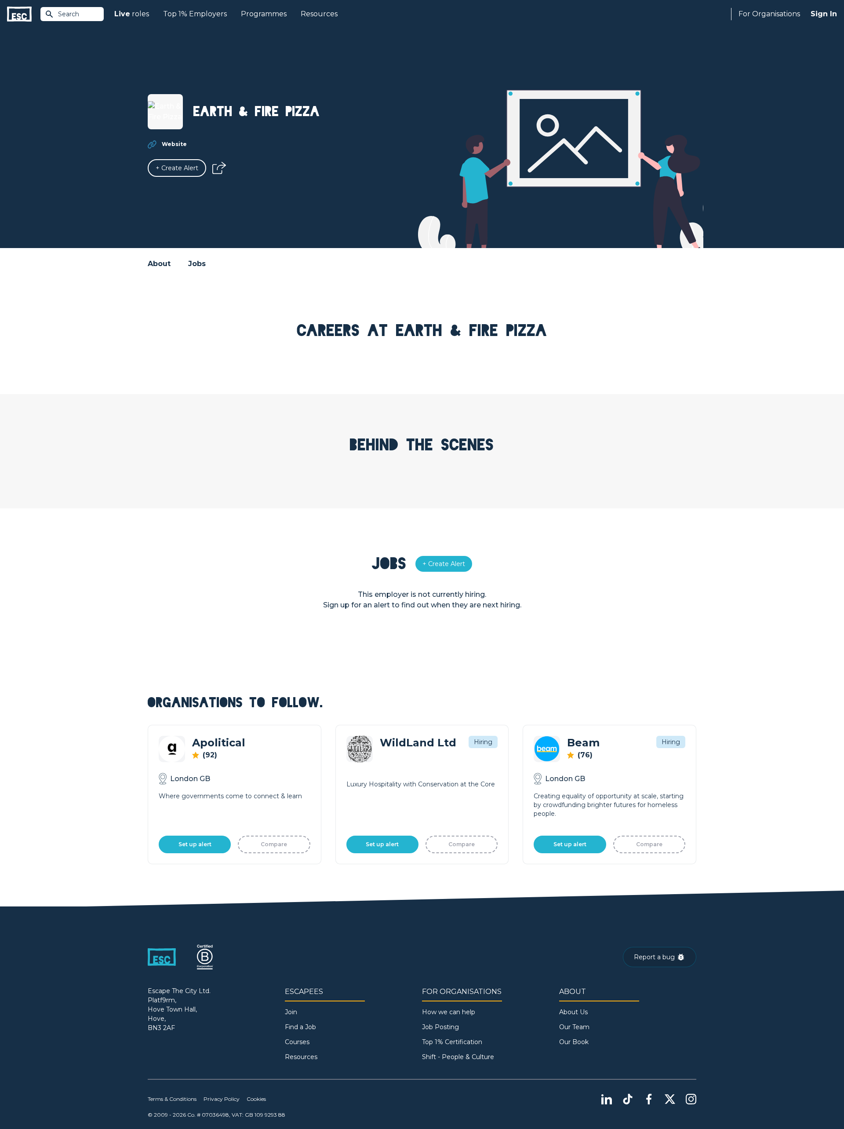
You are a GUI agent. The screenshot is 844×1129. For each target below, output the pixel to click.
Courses (297, 1042)
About (159, 263)
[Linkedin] (606, 1099)
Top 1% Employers (195, 14)
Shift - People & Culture (458, 1057)
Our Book (574, 1042)
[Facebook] (649, 1099)
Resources (319, 14)
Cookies (256, 1099)
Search (68, 14)
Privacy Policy (222, 1099)
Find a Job (300, 1027)
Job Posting (440, 1027)
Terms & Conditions (172, 1099)
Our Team (574, 1027)
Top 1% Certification (452, 1042)
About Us (573, 1012)
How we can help (448, 1012)
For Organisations (769, 14)
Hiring (483, 742)
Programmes (264, 14)
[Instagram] (691, 1099)
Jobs (197, 263)
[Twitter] (670, 1099)
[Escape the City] (19, 14)
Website (174, 144)
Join (291, 1012)
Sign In (824, 14)
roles (131, 14)
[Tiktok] (627, 1099)
